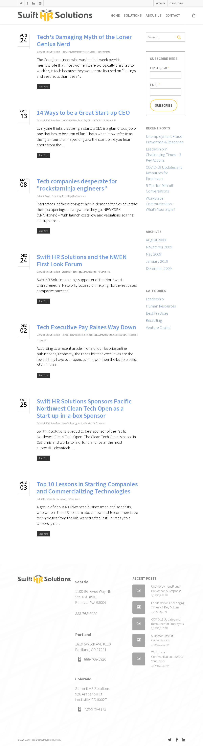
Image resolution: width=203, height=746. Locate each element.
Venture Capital (89, 51)
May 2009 (153, 254)
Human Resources (70, 334)
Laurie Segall (45, 196)
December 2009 (159, 268)
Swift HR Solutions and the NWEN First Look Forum (82, 260)
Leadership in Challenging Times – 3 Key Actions (163, 155)
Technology (77, 51)
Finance (130, 334)
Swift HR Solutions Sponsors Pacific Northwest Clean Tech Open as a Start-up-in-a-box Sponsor (84, 408)
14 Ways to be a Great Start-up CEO (83, 113)
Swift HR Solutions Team (49, 51)
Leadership (67, 120)
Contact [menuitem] (173, 15)
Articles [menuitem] (160, 3)
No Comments (104, 51)
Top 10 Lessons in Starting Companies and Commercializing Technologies (87, 487)
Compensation (119, 334)
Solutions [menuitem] (133, 15)
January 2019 (157, 261)
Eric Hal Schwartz (47, 499)
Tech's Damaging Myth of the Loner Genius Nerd (84, 40)
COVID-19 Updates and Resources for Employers (164, 173)
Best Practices (157, 313)
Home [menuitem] (115, 15)
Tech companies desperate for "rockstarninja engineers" (77, 184)
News (74, 120)
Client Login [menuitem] (176, 3)
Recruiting (66, 51)
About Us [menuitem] (154, 15)
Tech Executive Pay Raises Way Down (86, 327)
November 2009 (159, 246)
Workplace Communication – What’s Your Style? (160, 204)
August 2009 (156, 239)
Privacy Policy (54, 739)
